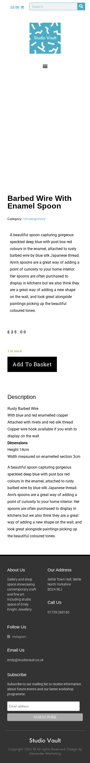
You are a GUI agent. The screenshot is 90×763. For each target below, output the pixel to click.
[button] (45, 66)
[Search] (81, 6)
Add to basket (32, 364)
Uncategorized (34, 219)
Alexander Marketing (45, 753)
